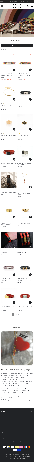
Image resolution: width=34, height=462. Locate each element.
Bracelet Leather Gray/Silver (6, 279)
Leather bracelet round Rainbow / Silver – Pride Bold (7, 75)
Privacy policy (16, 456)
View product (14, 69)
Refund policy (7, 456)
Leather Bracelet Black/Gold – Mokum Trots (24, 279)
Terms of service (25, 456)
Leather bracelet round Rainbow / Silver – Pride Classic (23, 75)
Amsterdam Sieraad (14, 454)
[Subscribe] (32, 433)
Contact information (22, 458)
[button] (28, 6)
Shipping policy (12, 458)
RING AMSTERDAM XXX (24, 223)
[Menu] (2, 6)
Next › (20, 314)
